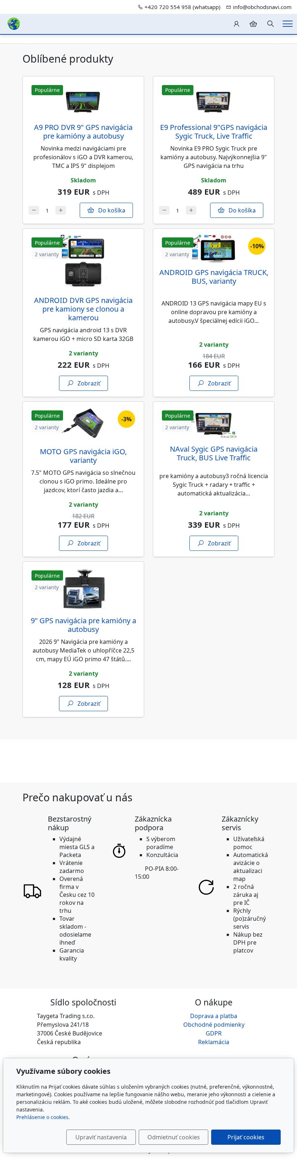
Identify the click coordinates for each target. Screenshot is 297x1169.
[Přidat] (60, 210)
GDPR (214, 1033)
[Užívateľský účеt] (236, 24)
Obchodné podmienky (213, 1025)
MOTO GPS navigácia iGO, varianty (83, 456)
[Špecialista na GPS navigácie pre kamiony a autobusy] (13, 23)
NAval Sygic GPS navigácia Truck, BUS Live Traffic (214, 453)
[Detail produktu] (83, 100)
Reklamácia (213, 1042)
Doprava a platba (213, 1016)
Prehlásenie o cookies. (43, 1117)
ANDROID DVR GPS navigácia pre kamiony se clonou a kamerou (83, 308)
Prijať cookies (245, 1137)
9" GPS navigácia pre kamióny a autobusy (83, 625)
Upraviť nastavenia (101, 1137)
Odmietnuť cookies (173, 1137)
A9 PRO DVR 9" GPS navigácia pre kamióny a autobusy (83, 131)
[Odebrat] (34, 210)
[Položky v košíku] (253, 24)
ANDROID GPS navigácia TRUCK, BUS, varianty (213, 276)
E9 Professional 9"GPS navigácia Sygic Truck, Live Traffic (213, 131)
